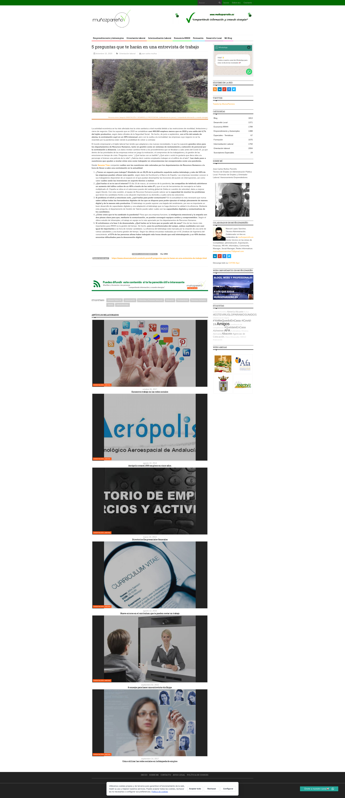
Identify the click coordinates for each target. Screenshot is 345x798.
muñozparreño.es (245, 237)
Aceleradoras (236, 331)
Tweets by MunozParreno (224, 104)
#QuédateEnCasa (235, 327)
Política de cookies (197, 775)
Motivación (170, 300)
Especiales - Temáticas (233, 135)
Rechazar (211, 788)
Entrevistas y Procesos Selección (150, 300)
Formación (198, 38)
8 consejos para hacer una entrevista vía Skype (150, 687)
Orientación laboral (136, 38)
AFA (227, 330)
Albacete (227, 333)
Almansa (244, 331)
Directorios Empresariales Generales (150, 539)
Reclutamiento (182, 300)
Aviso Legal (179, 775)
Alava (227, 337)
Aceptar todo (195, 788)
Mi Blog (228, 38)
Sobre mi (236, 2)
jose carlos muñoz (149, 53)
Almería (231, 311)
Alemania (217, 334)
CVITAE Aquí (234, 263)
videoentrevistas (122, 305)
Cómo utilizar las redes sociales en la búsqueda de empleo (149, 761)
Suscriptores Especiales (233, 153)
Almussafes (235, 337)
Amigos (223, 323)
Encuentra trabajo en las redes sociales (150, 392)
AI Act (246, 312)
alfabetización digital (221, 318)
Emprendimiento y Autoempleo (108, 38)
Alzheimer (218, 330)
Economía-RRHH (182, 38)
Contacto (248, 2)
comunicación (130, 300)
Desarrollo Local (214, 38)
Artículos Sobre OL (114, 300)
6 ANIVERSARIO (219, 312)
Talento (110, 305)
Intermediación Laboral (159, 38)
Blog (233, 118)
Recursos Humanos (198, 300)
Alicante (239, 311)
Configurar (228, 788)
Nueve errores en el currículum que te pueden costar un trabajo (150, 613)
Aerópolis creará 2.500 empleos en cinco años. (150, 465)
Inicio (226, 2)
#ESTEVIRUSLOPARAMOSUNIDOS (235, 314)
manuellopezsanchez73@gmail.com (228, 251)
